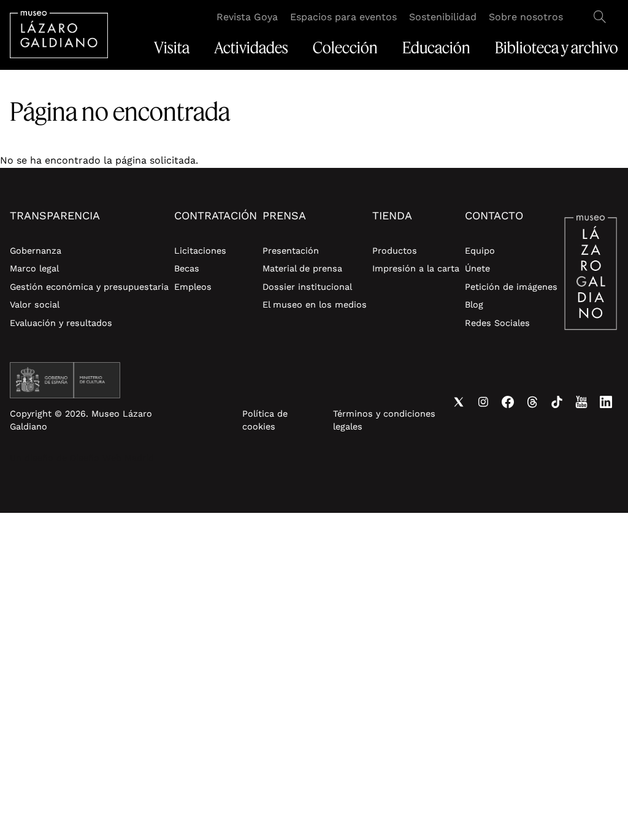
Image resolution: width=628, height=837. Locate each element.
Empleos (193, 287)
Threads (532, 402)
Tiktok (557, 402)
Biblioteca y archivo (556, 48)
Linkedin (606, 402)
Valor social (34, 304)
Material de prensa (302, 268)
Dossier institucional (307, 287)
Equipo (480, 251)
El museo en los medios (314, 304)
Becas (186, 268)
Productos (394, 251)
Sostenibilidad (443, 17)
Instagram (483, 402)
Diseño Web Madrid (112, 458)
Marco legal (34, 268)
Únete (477, 268)
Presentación (290, 251)
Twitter (459, 402)
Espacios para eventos (343, 17)
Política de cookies (265, 420)
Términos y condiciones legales (384, 420)
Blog (474, 304)
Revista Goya (247, 17)
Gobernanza (35, 251)
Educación (436, 48)
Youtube (581, 402)
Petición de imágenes (511, 287)
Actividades (251, 48)
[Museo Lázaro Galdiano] (59, 34)
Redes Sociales (497, 323)
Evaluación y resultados (61, 323)
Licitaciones (200, 251)
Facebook (508, 402)
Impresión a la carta (415, 268)
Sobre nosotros (526, 17)
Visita (172, 48)
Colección (345, 48)
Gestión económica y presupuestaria (89, 287)
